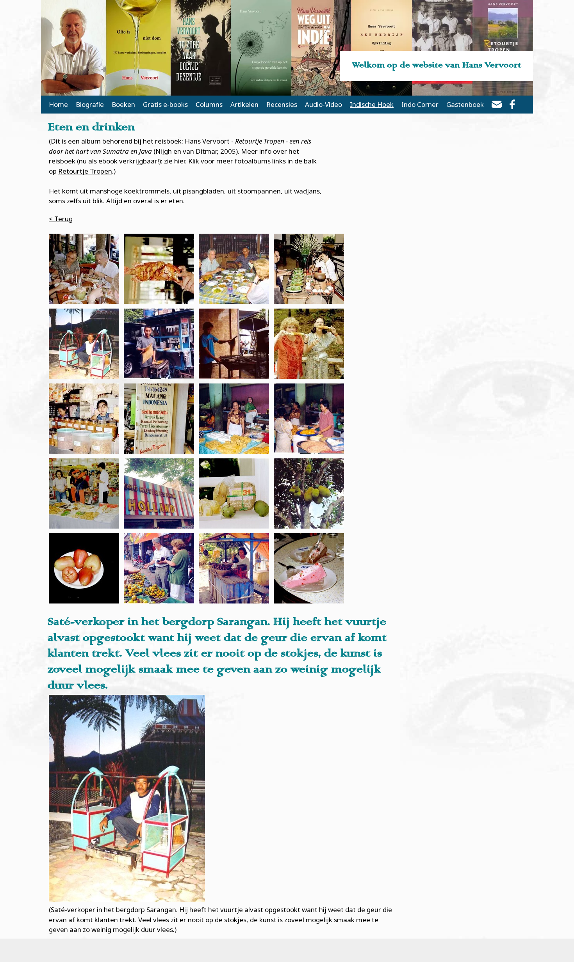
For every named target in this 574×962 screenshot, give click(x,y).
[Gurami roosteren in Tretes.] (234, 344)
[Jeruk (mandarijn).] (159, 568)
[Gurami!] (159, 269)
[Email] (497, 106)
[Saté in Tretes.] (159, 344)
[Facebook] (512, 106)
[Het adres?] (159, 418)
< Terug (61, 218)
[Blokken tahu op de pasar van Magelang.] (234, 418)
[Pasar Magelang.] (309, 418)
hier (179, 160)
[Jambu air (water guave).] (84, 568)
